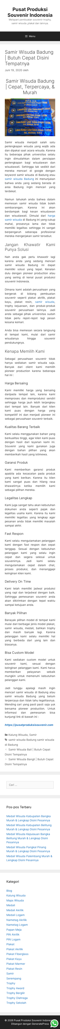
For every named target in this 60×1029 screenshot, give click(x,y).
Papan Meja (14, 929)
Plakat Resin (14, 968)
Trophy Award (15, 988)
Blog (9, 890)
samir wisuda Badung (19, 179)
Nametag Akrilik (16, 920)
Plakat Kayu (14, 959)
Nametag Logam (17, 924)
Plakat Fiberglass (17, 954)
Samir (33, 734)
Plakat (10, 944)
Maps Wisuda (15, 900)
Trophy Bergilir (15, 993)
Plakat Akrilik (14, 949)
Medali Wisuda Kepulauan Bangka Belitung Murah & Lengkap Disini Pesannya (28, 838)
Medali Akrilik (15, 910)
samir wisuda (44, 301)
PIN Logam (13, 939)
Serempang (13, 978)
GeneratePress (40, 1023)
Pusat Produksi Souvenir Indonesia (30, 12)
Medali (10, 905)
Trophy (10, 983)
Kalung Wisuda (18, 734)
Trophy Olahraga (17, 998)
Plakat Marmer (15, 963)
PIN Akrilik (12, 934)
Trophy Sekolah (16, 1002)
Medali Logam (15, 915)
